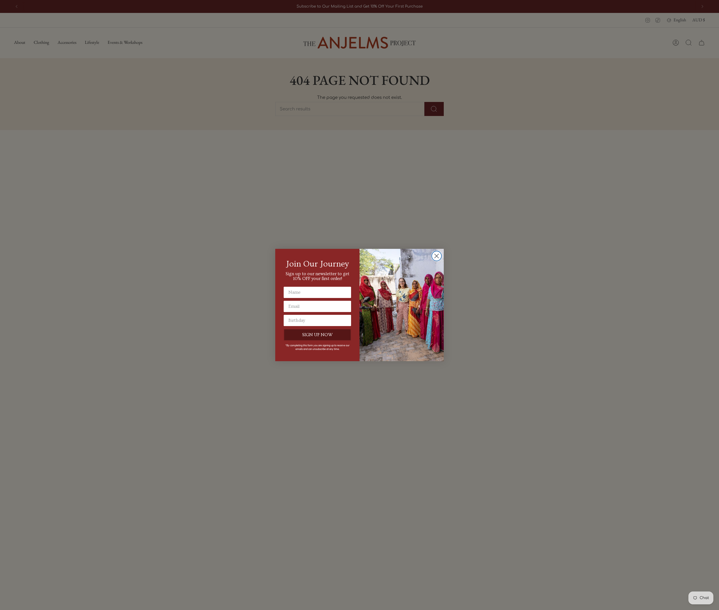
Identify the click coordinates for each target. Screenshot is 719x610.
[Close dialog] (437, 256)
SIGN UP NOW (317, 334)
